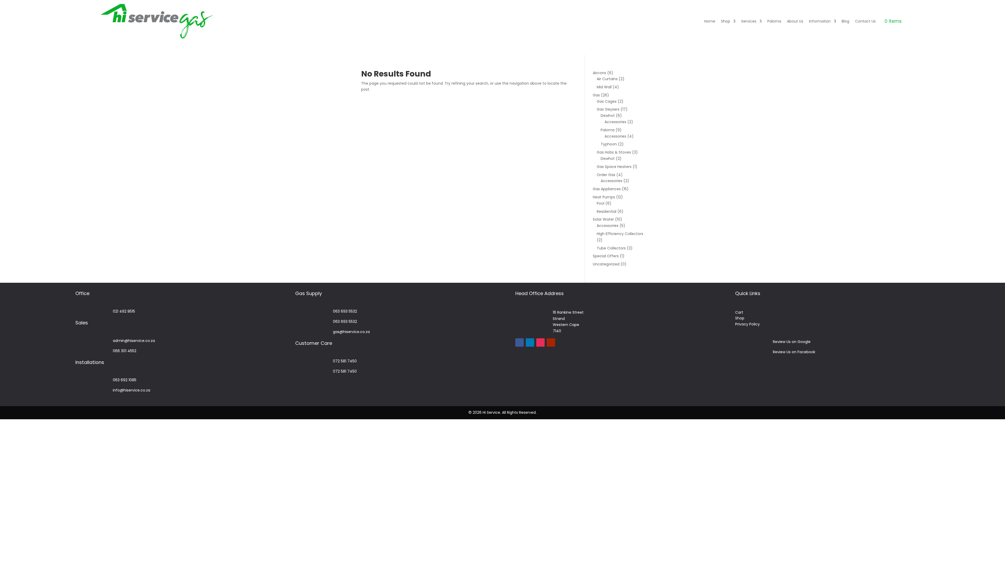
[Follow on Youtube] (551, 342)
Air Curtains (607, 78)
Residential (606, 211)
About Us (795, 21)
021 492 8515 (124, 311)
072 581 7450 (345, 361)
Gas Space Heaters (614, 166)
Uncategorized (606, 264)
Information (820, 21)
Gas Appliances (607, 189)
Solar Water (603, 219)
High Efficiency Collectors (620, 233)
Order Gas (606, 174)
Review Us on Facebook (794, 352)
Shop (725, 21)
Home (709, 21)
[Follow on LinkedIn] (530, 342)
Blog (845, 21)
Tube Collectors (611, 248)
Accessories (615, 121)
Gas (596, 95)
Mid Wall (604, 87)
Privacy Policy (747, 324)
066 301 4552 (124, 350)
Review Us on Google (792, 341)
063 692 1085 (124, 380)
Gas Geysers (608, 109)
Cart (739, 312)
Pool (600, 203)
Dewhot (608, 115)
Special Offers (606, 256)
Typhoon (609, 144)
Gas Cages (607, 101)
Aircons (599, 72)
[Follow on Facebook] (519, 342)
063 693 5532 (345, 311)
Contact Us (865, 21)
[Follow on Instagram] (540, 342)
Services (748, 21)
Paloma (774, 21)
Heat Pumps (604, 197)
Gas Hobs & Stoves (614, 152)
